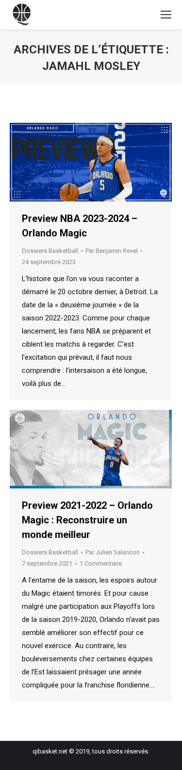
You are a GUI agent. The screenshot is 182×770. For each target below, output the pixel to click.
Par (111, 250)
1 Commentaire (101, 563)
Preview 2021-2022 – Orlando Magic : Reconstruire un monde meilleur (87, 520)
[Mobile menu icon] (166, 14)
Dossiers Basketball (50, 250)
